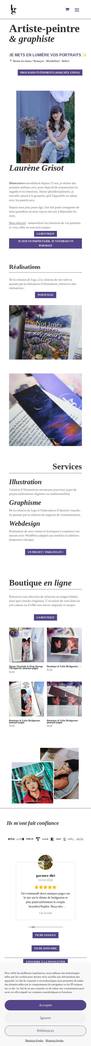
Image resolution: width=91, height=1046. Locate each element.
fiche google (45, 935)
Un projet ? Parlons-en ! (45, 552)
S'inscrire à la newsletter (45, 961)
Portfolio (45, 294)
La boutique (45, 233)
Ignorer (45, 1018)
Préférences (45, 1031)
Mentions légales (34, 1040)
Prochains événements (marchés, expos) (50, 72)
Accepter (45, 1005)
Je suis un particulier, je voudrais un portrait (45, 243)
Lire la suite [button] (45, 913)
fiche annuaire (45, 948)
